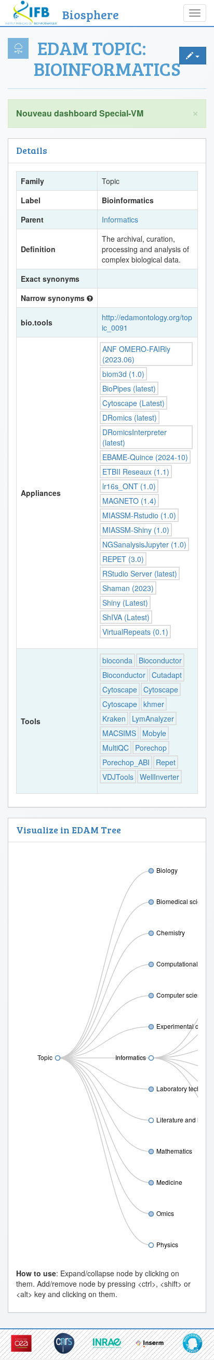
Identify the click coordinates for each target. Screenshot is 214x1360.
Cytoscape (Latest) (133, 403)
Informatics (120, 219)
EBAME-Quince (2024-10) (145, 457)
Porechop (151, 747)
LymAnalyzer (153, 718)
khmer (153, 704)
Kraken (114, 718)
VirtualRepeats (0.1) (135, 631)
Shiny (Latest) (125, 602)
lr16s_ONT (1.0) (129, 486)
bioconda (117, 660)
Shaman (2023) (128, 588)
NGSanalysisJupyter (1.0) (144, 544)
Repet (166, 762)
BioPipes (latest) (129, 388)
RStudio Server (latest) (139, 573)
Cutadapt (167, 675)
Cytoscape (119, 689)
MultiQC (115, 747)
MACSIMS (119, 733)
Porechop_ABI (126, 762)
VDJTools (117, 776)
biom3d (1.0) (123, 374)
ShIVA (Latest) (126, 617)
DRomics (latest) (129, 417)
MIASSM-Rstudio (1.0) (139, 515)
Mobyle (154, 733)
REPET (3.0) (123, 559)
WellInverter (159, 776)
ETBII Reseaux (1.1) (135, 471)
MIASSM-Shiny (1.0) (135, 530)
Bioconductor (160, 660)
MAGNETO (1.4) (129, 500)
